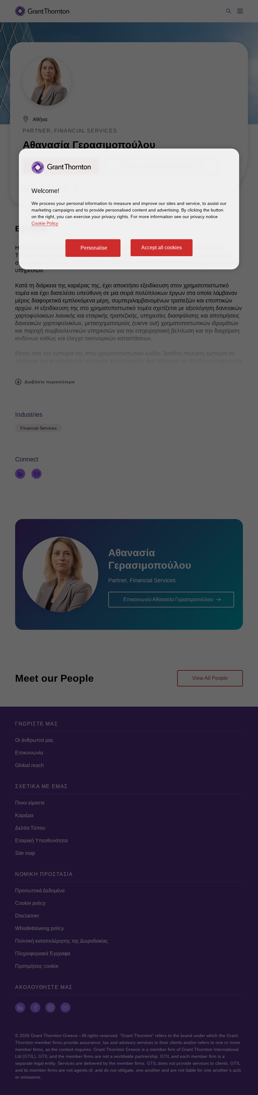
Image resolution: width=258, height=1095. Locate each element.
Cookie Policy (44, 223)
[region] (129, 209)
